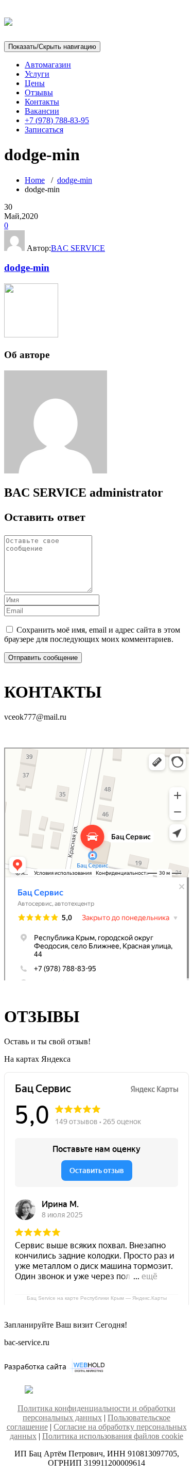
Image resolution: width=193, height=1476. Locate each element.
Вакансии (42, 111)
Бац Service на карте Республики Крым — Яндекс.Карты (97, 1298)
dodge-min (74, 180)
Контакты (42, 101)
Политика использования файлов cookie (112, 1436)
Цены (35, 83)
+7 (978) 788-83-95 (57, 120)
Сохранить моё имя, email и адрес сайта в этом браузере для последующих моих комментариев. (92, 634)
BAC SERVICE (78, 248)
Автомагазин (48, 64)
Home (35, 180)
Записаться (44, 129)
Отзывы (39, 92)
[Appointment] (8, 20)
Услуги (37, 74)
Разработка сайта (35, 1366)
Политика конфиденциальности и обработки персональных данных (96, 1413)
